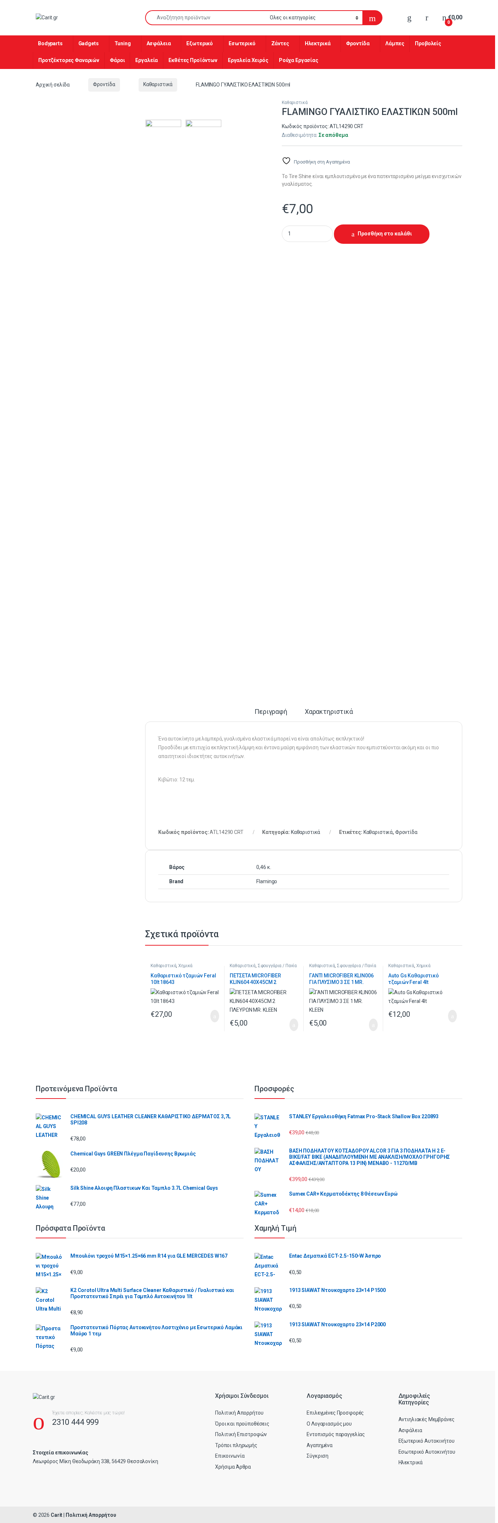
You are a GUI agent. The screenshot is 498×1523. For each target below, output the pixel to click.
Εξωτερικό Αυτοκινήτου (426, 1441)
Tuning (122, 43)
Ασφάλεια (159, 43)
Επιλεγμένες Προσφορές (335, 1413)
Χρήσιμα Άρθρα (233, 1467)
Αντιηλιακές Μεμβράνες (426, 1419)
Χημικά (185, 965)
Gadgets (88, 43)
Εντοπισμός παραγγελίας (336, 1434)
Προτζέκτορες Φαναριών (68, 60)
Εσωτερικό (242, 43)
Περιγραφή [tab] (270, 711)
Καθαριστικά (157, 84)
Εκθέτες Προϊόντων (192, 60)
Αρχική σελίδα (53, 84)
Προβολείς (428, 43)
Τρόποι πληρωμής (236, 1445)
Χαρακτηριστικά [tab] (329, 711)
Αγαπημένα (319, 1445)
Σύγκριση (317, 1456)
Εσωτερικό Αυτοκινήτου (426, 1452)
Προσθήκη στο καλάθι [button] (207, 1016)
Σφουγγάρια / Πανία (277, 965)
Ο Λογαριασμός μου (329, 1424)
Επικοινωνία (229, 1456)
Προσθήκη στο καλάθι (385, 233)
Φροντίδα (358, 43)
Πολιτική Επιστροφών (241, 1434)
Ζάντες (280, 43)
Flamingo (266, 881)
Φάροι (117, 60)
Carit (56, 1515)
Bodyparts (50, 43)
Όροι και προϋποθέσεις (242, 1424)
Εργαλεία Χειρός (248, 60)
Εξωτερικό (199, 43)
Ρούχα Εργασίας (298, 60)
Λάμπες (394, 43)
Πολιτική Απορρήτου (239, 1413)
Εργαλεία (146, 60)
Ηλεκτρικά (318, 43)
